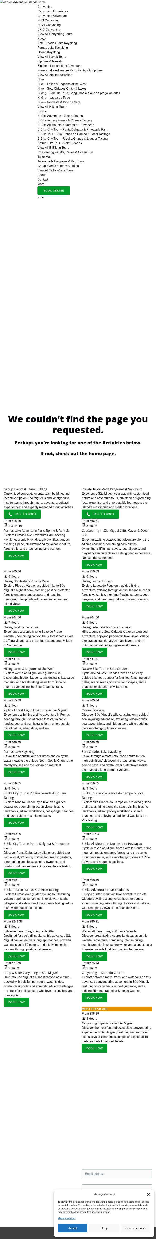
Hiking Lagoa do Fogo (97, 581)
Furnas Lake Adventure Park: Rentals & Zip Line (70, 70)
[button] (148, 1194)
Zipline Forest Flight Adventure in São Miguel (35, 710)
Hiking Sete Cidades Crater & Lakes (107, 627)
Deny (104, 1228)
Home (41, 2)
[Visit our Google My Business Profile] (6, 1128)
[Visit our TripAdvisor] (7, 1140)
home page (102, 453)
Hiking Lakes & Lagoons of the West (29, 669)
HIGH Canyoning (49, 25)
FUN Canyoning (48, 20)
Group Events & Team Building (58, 165)
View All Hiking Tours (51, 106)
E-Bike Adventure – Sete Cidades (60, 115)
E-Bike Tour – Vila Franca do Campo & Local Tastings (73, 134)
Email (86, 1165)
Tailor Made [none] (45, 156)
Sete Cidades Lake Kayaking (57, 43)
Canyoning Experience (52, 11)
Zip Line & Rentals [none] (50, 61)
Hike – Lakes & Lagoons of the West (61, 84)
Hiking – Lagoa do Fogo (53, 97)
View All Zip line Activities (54, 75)
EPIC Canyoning (48, 29)
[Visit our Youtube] (6, 1146)
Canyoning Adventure (52, 15)
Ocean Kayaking (48, 52)
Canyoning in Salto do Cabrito (103, 973)
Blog (7, 1183)
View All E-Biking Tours (53, 147)
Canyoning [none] (44, 6)
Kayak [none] (41, 38)
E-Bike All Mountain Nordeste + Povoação (65, 125)
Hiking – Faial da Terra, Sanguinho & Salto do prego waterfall (78, 93)
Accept (72, 1228)
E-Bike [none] (42, 111)
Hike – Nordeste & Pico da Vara (58, 102)
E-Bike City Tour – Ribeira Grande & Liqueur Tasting (72, 138)
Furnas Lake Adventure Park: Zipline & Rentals (36, 530)
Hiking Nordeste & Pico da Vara (26, 581)
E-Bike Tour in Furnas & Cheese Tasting (31, 890)
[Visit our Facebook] (6, 1122)
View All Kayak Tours (51, 56)
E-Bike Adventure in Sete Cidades (105, 890)
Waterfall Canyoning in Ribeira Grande (109, 931)
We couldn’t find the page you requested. (31, 1095)
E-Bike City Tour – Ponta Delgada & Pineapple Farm (72, 129)
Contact (42, 179)
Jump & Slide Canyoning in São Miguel (31, 973)
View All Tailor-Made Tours (55, 170)
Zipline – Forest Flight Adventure (59, 65)
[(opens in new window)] (13, 1198)
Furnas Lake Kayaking (52, 47)
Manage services (67, 1218)
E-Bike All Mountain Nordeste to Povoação (112, 844)
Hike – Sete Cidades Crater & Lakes (61, 88)
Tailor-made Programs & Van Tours (60, 161)
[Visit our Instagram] (6, 1134)
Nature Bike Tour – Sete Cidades (59, 143)
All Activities (12, 1170)
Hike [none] (40, 79)
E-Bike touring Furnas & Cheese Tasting (64, 120)
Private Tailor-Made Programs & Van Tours (112, 489)
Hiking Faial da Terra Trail (21, 627)
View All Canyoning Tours (54, 34)
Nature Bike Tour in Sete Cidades (105, 669)
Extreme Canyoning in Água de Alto (29, 931)
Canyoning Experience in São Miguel (107, 1023)
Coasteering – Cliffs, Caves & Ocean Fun (65, 152)
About (41, 175)
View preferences (135, 1228)
